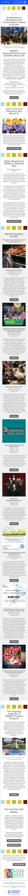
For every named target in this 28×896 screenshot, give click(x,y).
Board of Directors (14, 845)
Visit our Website (19, 864)
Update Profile (12, 886)
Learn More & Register (14, 148)
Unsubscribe (5, 886)
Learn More (14, 97)
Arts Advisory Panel (14, 840)
